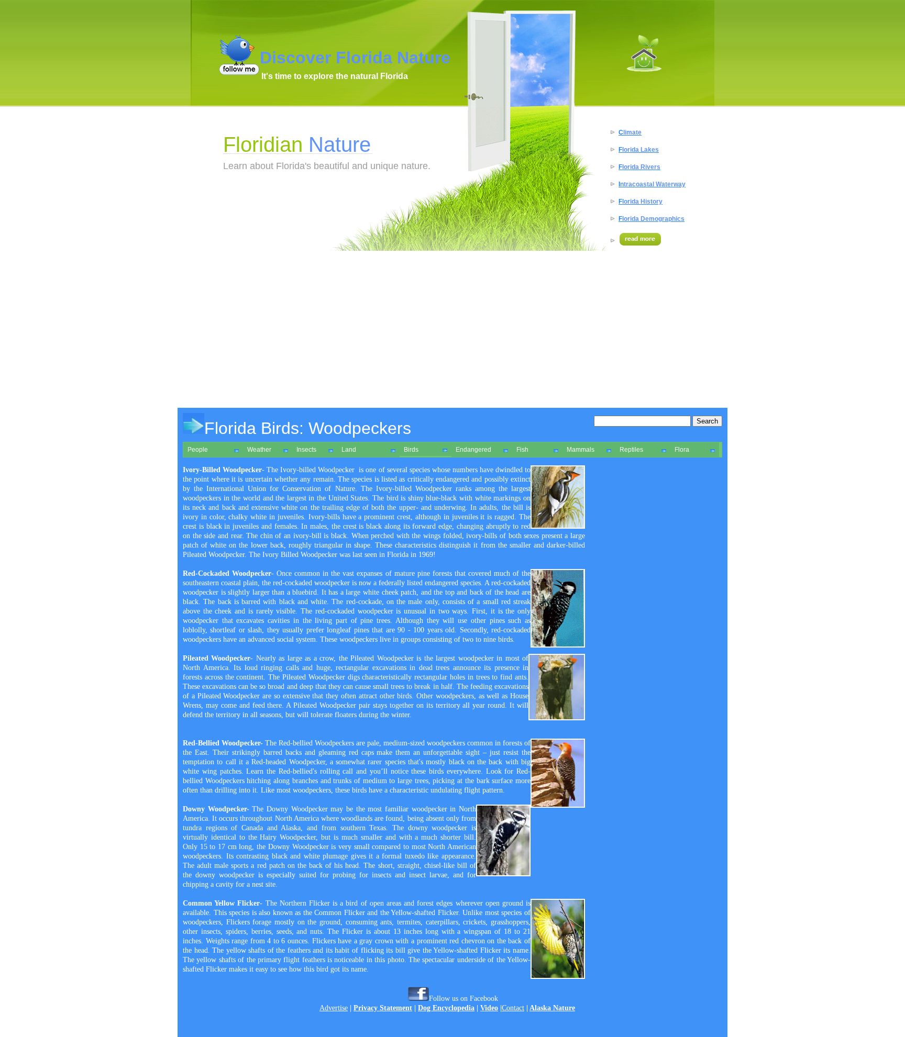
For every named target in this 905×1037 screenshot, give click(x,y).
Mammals (580, 449)
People (197, 449)
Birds (411, 449)
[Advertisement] (452, 329)
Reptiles (631, 449)
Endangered (473, 449)
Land (348, 449)
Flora (682, 449)
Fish (522, 449)
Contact (513, 1008)
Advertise (333, 1008)
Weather (259, 449)
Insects (306, 449)
